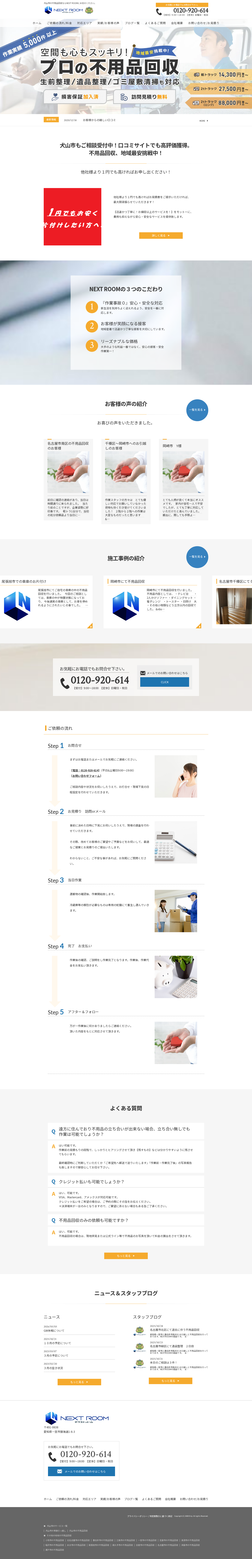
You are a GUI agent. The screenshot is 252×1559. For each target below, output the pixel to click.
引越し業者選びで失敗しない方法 (103, 120)
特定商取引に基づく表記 (161, 1516)
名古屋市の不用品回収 (168, 1545)
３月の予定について (56, 1353)
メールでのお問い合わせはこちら (85, 1471)
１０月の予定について (57, 1341)
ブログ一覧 (132, 23)
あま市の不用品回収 (76, 1545)
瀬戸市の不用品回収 (54, 1550)
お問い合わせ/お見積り (204, 23)
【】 (85, 770)
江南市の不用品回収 (125, 1540)
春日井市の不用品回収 (103, 1540)
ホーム (37, 23)
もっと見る (124, 1256)
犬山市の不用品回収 (78, 1531)
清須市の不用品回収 (190, 1540)
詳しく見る (159, 235)
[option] (136, 120)
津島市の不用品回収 (190, 1545)
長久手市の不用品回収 (122, 1545)
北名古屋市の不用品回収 (78, 1540)
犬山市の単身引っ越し (55, 1531)
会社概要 (177, 23)
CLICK (165, 682)
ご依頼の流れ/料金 (59, 23)
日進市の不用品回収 (145, 1545)
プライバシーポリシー (137, 1516)
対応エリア (84, 23)
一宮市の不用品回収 (147, 1540)
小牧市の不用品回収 (54, 1540)
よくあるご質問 (155, 23)
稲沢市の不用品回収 (54, 1545)
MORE (202, 121)
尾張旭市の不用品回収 (99, 1545)
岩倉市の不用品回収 (169, 1540)
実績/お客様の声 (108, 23)
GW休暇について (54, 1329)
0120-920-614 (190, 10)
